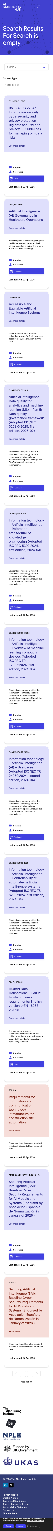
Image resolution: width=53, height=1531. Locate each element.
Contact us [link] (8, 1510)
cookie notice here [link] (35, 1520)
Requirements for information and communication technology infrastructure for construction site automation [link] (22, 1109)
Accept (8, 1526)
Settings (33, 1526)
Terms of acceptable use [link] (16, 1503)
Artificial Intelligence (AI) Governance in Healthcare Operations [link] (26, 215)
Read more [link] (14, 1130)
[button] (39, 5)
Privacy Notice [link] (10, 1494)
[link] (12, 7)
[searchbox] (19, 84)
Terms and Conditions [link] (14, 1500)
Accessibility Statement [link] (15, 1506)
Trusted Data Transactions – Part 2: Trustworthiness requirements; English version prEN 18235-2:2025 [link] (25, 999)
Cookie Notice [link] (10, 1497)
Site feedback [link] (10, 1513)
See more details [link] (17, 145)
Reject (20, 1526)
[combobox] (26, 85)
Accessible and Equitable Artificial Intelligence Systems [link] (24, 308)
